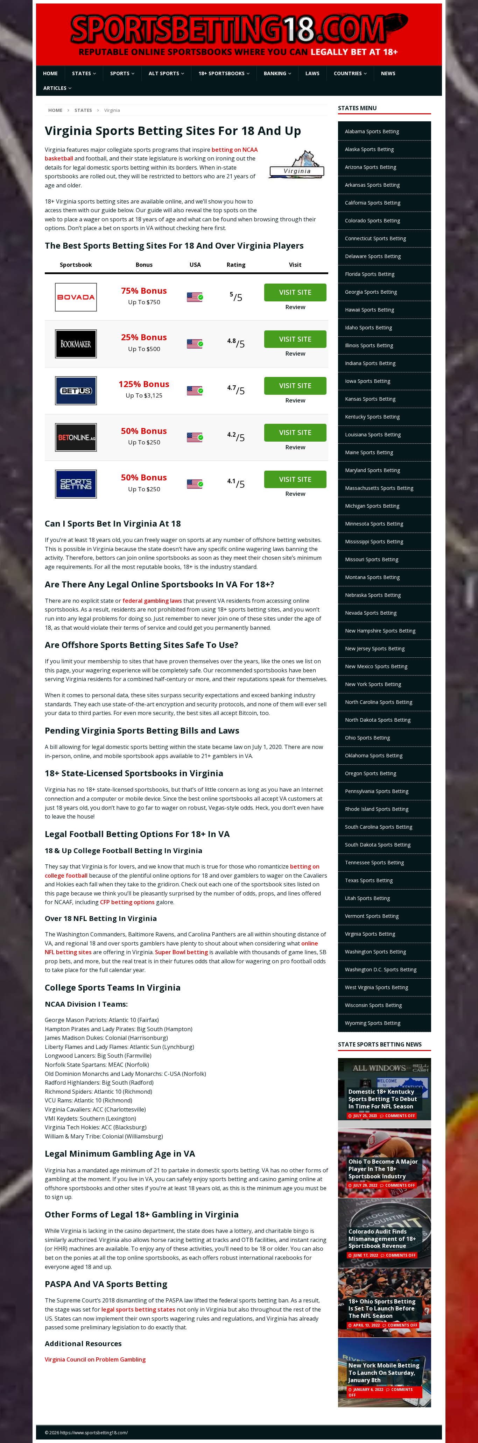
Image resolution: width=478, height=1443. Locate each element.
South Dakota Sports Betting (377, 844)
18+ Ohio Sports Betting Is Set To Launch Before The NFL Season (382, 1309)
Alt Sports (164, 73)
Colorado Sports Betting (372, 220)
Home (50, 73)
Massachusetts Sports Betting (379, 488)
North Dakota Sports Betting (377, 719)
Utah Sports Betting (367, 898)
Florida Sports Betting (369, 274)
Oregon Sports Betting (370, 773)
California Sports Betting (372, 202)
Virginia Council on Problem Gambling (95, 1359)
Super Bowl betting (181, 952)
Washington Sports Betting (375, 951)
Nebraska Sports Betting (373, 595)
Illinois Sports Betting (369, 345)
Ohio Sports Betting (367, 737)
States (81, 73)
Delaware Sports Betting (373, 256)
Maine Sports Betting (369, 452)
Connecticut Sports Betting (375, 238)
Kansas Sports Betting (370, 398)
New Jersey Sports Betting (375, 648)
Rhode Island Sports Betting (376, 809)
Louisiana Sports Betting (373, 434)
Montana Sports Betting (372, 577)
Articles (54, 88)
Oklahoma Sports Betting (373, 755)
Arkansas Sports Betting (372, 184)
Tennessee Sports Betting (374, 862)
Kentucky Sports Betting (372, 416)
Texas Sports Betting (369, 880)
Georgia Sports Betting (371, 291)
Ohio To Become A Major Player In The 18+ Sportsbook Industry (383, 1169)
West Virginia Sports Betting (376, 987)
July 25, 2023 (365, 1115)
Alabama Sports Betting (372, 131)
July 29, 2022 (365, 1185)
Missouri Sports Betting (371, 559)
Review (295, 307)
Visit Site (295, 292)
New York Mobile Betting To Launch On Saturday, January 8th (384, 1373)
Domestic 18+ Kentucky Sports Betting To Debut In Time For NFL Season (383, 1099)
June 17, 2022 (365, 1255)
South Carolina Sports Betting (378, 826)
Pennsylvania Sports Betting (376, 791)
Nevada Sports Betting (370, 612)
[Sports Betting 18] (239, 54)
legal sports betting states (138, 1309)
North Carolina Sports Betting (378, 702)
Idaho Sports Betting (368, 327)
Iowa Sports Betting (367, 381)
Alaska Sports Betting (369, 149)
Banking (275, 73)
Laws (312, 73)
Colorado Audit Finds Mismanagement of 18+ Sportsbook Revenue (382, 1239)
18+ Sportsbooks (221, 73)
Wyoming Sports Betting (372, 1023)
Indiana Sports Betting (370, 363)
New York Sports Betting (373, 684)
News (388, 73)
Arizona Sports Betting (370, 167)
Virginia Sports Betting (370, 933)
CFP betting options (127, 902)
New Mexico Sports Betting (376, 666)
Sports (119, 73)
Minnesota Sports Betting (374, 523)
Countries (348, 73)
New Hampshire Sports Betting (380, 630)
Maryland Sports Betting (372, 470)
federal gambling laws (152, 601)
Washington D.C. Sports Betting (380, 969)
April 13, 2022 (366, 1325)
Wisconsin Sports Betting (373, 1005)
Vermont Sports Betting (372, 916)
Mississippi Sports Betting (374, 541)
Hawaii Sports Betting (369, 309)
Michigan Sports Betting (372, 505)
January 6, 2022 (368, 1389)
